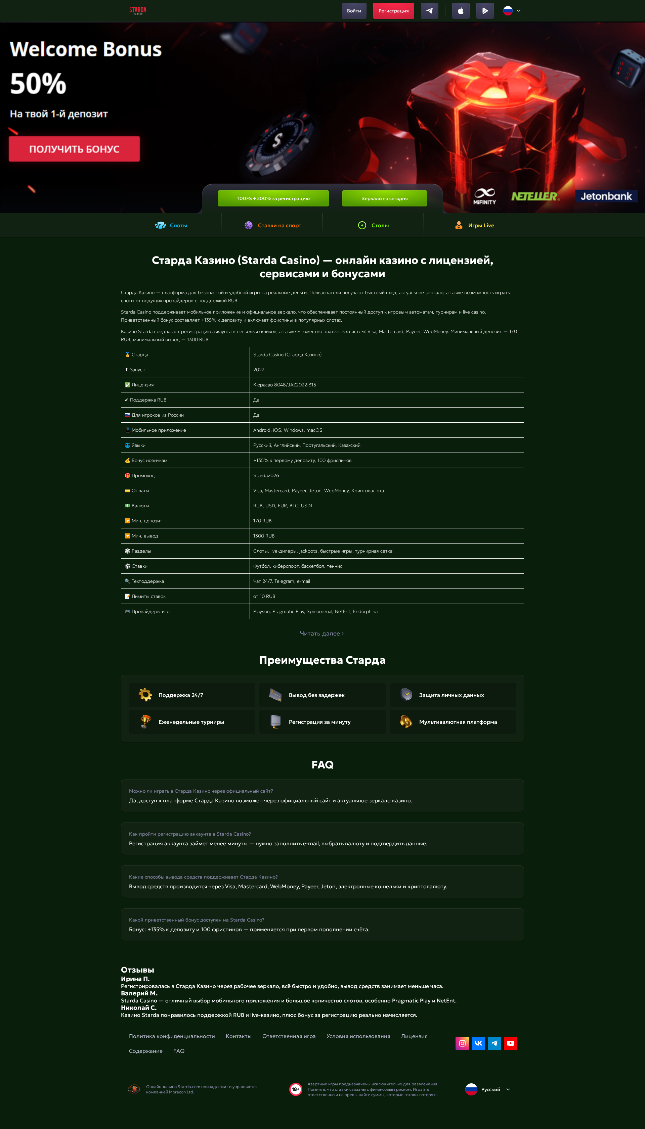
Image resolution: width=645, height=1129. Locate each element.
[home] (138, 10)
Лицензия (414, 1036)
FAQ (178, 1050)
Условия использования (358, 1036)
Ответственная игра (289, 1036)
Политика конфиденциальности (172, 1036)
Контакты (239, 1036)
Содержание (146, 1050)
